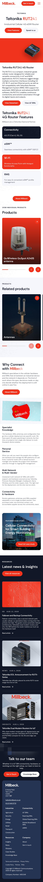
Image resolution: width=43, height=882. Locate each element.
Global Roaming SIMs (29, 819)
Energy (8, 819)
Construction (10, 832)
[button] (38, 3)
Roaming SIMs (27, 816)
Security (8, 816)
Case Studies (10, 852)
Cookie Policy (10, 865)
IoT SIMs (25, 812)
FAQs (22, 865)
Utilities (8, 823)
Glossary (9, 848)
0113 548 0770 (11, 803)
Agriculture (9, 812)
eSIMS (24, 828)
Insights (8, 842)
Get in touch (26, 845)
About (24, 842)
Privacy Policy (25, 861)
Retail (7, 826)
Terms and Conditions (12, 861)
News (7, 845)
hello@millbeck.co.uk (13, 800)
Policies (17, 865)
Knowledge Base (11, 855)
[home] (9, 3)
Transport (9, 829)
